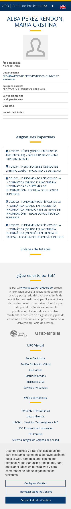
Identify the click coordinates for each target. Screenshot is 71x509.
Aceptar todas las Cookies (36, 500)
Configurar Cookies (35, 483)
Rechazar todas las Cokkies (36, 491)
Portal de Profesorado (24, 5)
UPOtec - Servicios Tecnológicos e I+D (35, 422)
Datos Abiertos (35, 416)
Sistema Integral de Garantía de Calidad (35, 440)
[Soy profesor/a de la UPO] (53, 5)
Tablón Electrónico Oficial (36, 364)
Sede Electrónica (35, 358)
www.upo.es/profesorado (36, 287)
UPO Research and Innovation (35, 428)
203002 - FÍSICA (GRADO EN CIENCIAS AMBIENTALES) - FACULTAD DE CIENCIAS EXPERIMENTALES (32, 155)
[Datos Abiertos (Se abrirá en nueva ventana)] (18, 333)
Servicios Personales (35, 387)
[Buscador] (46, 5)
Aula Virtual (35, 370)
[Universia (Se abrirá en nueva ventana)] (47, 333)
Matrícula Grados (35, 376)
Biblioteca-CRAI (35, 381)
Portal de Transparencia (35, 410)
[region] (35, 476)
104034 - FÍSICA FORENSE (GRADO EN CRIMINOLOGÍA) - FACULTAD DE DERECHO (33, 168)
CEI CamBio (36, 434)
